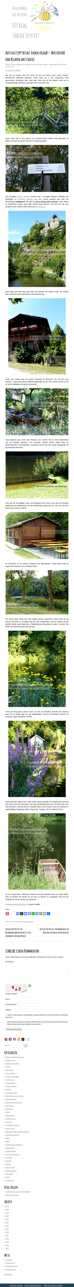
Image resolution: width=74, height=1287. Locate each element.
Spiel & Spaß (10, 1167)
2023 (7, 1216)
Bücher (7, 1067)
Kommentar (9, 961)
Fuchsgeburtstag (11, 1093)
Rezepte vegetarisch (12, 1154)
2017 (7, 1235)
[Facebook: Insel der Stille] (10, 1040)
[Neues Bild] (29, 985)
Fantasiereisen (10, 1083)
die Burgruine (40, 207)
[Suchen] (26, 1045)
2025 (7, 1209)
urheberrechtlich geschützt (15, 904)
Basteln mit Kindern (12, 1063)
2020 (7, 1226)
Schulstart (8, 1158)
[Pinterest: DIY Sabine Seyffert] (6, 1040)
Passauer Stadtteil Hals (27, 199)
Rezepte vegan (10, 1151)
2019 (7, 1229)
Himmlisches (9, 1115)
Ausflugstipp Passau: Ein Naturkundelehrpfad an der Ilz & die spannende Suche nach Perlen (18, 932)
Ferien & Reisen (16, 64)
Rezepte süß (9, 1148)
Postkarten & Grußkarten (13, 1145)
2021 (7, 1222)
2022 (7, 1219)
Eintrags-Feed (10, 1263)
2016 (7, 1239)
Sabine (18, 70)
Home (7, 64)
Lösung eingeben (11, 994)
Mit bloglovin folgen (12, 1195)
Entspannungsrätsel (12, 1077)
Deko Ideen (9, 1070)
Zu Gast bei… (10, 1180)
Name (8, 999)
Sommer (8, 1164)
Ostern (7, 1141)
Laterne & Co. (10, 1128)
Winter (7, 1177)
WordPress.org (10, 1269)
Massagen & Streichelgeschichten (17, 1132)
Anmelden (8, 1260)
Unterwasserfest (10, 1171)
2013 (7, 1248)
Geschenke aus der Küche (14, 1096)
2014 (7, 1245)
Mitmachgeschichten (12, 1135)
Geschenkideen (10, 1099)
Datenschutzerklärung (16, 1285)
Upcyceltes (9, 1174)
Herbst (7, 1112)
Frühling (8, 1089)
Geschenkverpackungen (13, 1102)
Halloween (9, 1109)
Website (8, 1010)
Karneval (8, 1122)
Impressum (8, 1274)
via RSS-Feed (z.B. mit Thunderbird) (17, 1192)
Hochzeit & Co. (10, 1119)
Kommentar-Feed (11, 1266)
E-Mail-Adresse (11, 1004)
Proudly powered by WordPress (33, 1285)
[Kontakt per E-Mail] (28, 1040)
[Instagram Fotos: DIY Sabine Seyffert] (14, 1040)
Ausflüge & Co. (10, 1060)
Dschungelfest (10, 1073)
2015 (7, 1242)
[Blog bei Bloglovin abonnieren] (22, 1040)
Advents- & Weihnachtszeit (14, 1057)
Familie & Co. (10, 1080)
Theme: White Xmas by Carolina (53, 1285)
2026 (7, 1206)
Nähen (7, 1138)
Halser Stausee (24, 196)
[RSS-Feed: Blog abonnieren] (18, 1040)
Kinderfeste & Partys (12, 1125)
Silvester (8, 1161)
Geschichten (9, 1106)
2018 (7, 1232)
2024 (7, 1213)
